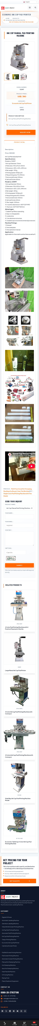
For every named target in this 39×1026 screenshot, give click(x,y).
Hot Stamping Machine (9, 965)
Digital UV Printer (7, 917)
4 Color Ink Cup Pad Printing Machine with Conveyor (18, 713)
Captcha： (8, 548)
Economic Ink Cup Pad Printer (16, 14)
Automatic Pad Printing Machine (11, 933)
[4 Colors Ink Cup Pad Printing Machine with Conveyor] (19, 733)
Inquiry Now (25, 132)
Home (7, 18)
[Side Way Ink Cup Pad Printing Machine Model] (19, 777)
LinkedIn (10, 1011)
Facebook (2, 1011)
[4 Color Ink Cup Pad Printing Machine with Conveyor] (19, 690)
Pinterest (13, 1011)
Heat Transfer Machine (8, 971)
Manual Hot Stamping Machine (11, 962)
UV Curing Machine (7, 975)
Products (16, 18)
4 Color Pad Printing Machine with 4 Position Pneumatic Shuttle (16, 628)
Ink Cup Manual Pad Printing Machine (20, 125)
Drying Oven (5, 978)
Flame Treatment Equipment (10, 981)
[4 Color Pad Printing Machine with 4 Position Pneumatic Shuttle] (19, 605)
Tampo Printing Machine (9, 939)
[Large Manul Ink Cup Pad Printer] (19, 649)
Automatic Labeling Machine (10, 920)
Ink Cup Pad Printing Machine (10, 936)
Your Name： (9, 513)
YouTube (17, 1011)
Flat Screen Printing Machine (10, 955)
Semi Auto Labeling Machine (10, 923)
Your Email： (9, 521)
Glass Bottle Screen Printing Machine (13, 927)
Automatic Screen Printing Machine (12, 959)
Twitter (6, 1011)
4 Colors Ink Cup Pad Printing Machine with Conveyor (19, 756)
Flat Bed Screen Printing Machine (11, 952)
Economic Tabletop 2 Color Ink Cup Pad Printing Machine (18, 842)
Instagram (21, 1011)
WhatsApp (25, 1011)
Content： (8, 530)
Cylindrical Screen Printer (9, 946)
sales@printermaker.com (10, 998)
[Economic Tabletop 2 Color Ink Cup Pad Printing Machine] (19, 820)
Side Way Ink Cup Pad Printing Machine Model (17, 799)
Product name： (10, 504)
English (27, 2)
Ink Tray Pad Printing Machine (10, 930)
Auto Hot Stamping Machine (10, 968)
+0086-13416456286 (9, 1001)
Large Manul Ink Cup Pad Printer (15, 670)
